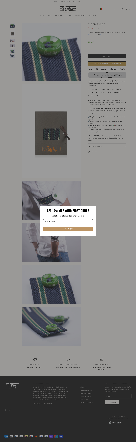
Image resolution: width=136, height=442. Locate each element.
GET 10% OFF (68, 229)
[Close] (93, 208)
